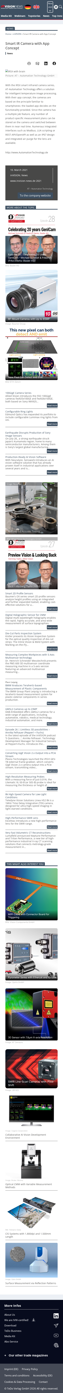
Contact (43, 1381)
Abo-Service (11, 1341)
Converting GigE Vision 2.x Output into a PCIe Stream (30, 755)
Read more (52, 406)
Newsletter (50, 7)
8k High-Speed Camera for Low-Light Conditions (25, 796)
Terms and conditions (16, 1375)
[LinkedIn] (56, 1316)
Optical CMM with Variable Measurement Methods (28, 1186)
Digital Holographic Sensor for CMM (25, 614)
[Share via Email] (37, 63)
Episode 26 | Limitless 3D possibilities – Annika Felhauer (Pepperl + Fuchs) (27, 731)
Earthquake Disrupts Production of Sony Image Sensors (27, 434)
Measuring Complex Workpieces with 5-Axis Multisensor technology (29, 656)
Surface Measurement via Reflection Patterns (30, 1283)
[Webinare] (56, 1346)
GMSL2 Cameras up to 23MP (21, 709)
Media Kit (9, 1336)
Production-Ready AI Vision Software (25, 457)
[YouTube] (56, 1336)
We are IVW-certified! (16, 1320)
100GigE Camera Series (18, 392)
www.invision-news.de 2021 (25, 180)
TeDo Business (12, 1330)
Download (10, 1325)
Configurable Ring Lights (19, 411)
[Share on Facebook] (54, 63)
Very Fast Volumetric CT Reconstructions (28, 832)
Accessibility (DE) (42, 1375)
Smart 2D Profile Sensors (19, 593)
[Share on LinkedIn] (46, 63)
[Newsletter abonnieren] (56, 1326)
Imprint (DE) (11, 1369)
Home (8, 34)
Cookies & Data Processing (19, 1381)
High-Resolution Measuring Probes (25, 776)
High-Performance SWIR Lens (21, 817)
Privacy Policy (30, 1369)
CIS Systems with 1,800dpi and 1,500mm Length (28, 1235)
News (10, 28)
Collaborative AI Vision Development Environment (25, 1136)
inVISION (17, 34)
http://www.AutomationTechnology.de (26, 152)
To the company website (35, 195)
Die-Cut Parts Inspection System (23, 633)
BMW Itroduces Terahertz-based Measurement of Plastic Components (26, 687)
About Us (9, 1314)
